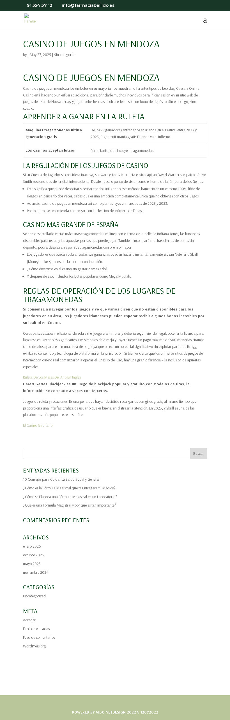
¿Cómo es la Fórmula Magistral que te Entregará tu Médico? (69, 487)
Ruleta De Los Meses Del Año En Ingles (52, 377)
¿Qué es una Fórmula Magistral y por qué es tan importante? (69, 505)
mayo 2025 (32, 563)
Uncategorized (34, 595)
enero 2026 (32, 546)
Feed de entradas (36, 628)
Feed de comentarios (39, 637)
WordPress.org (34, 646)
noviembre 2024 (35, 572)
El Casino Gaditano (37, 425)
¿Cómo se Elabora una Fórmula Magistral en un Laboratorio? (70, 496)
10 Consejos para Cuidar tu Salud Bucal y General (61, 479)
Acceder (29, 619)
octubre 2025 (33, 554)
